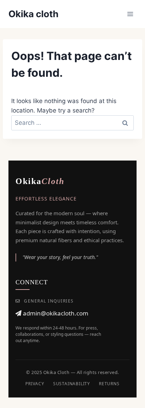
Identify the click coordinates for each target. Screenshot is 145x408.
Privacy (34, 384)
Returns (109, 384)
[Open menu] (130, 13)
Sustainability (71, 384)
